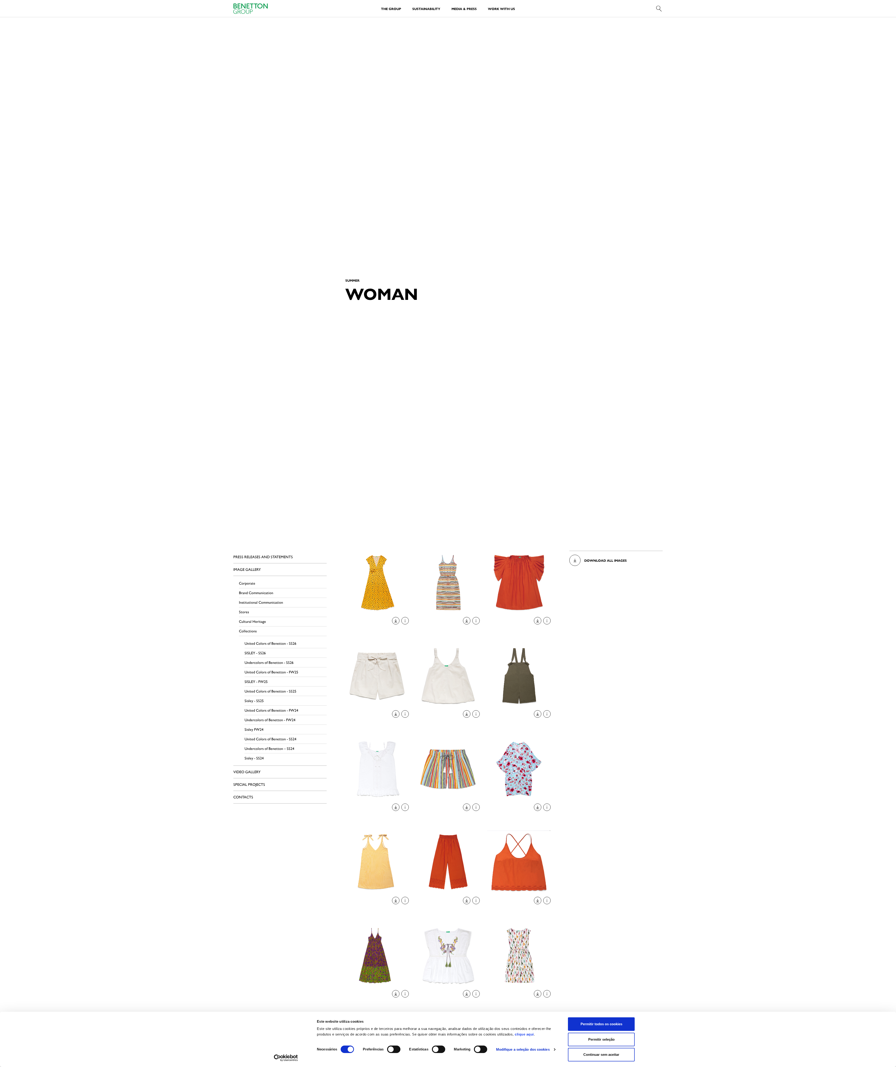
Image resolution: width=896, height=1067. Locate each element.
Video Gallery (247, 771)
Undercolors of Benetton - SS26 (269, 662)
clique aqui (524, 1034)
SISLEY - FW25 (256, 681)
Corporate (247, 583)
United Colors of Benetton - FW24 (271, 710)
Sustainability (426, 8)
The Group (391, 8)
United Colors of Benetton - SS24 (270, 738)
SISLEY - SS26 (255, 652)
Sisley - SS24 (254, 758)
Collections (248, 631)
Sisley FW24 (254, 729)
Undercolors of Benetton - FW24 (270, 719)
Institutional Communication (261, 602)
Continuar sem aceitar (601, 1055)
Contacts (243, 797)
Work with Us (501, 8)
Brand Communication (256, 592)
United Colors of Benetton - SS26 (270, 643)
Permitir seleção (601, 1039)
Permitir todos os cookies (601, 1024)
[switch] (393, 1049)
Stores (244, 611)
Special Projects (249, 784)
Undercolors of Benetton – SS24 (269, 748)
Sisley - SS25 (254, 700)
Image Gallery (247, 569)
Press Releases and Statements (263, 556)
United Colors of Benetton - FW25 (271, 672)
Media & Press (464, 8)
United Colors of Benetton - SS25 (270, 691)
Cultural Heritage (252, 621)
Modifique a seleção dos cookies (523, 1049)
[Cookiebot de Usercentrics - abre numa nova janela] (286, 1057)
